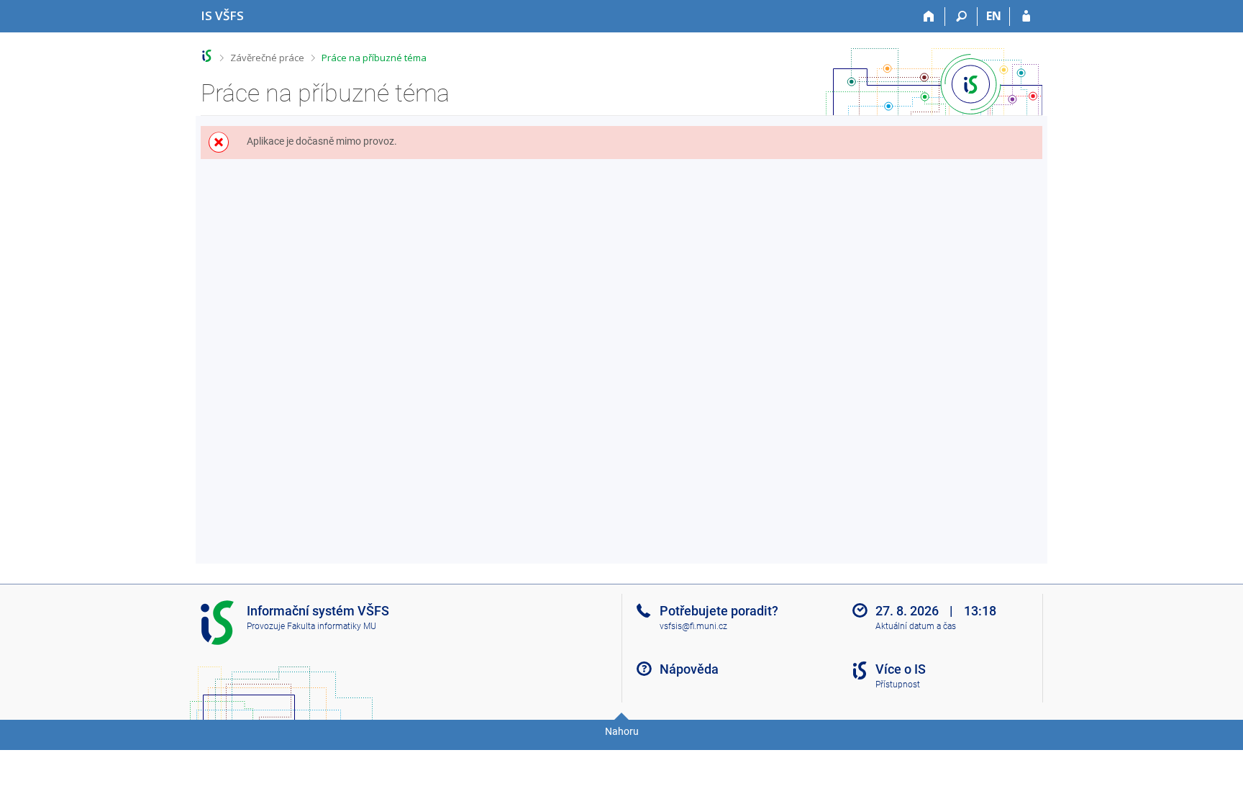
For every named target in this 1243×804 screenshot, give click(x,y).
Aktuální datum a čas (915, 626)
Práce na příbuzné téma (374, 57)
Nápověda (689, 669)
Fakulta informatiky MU (331, 626)
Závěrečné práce (267, 57)
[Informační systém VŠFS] (207, 56)
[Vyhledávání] (961, 16)
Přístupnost (897, 684)
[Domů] (929, 16)
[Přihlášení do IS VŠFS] (1026, 16)
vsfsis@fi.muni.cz (693, 626)
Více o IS (900, 669)
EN (993, 16)
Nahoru (622, 731)
